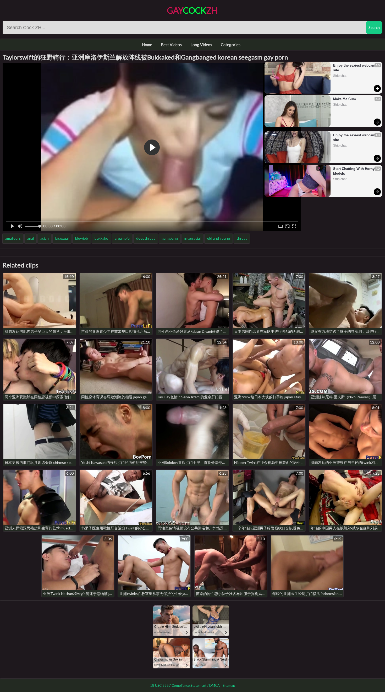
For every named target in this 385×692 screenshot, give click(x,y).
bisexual (62, 238)
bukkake (101, 238)
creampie (122, 238)
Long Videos (201, 44)
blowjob (81, 238)
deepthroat (145, 238)
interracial (192, 238)
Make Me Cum (344, 99)
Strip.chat (339, 76)
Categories (230, 44)
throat (241, 238)
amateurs (13, 238)
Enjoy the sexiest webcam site (354, 67)
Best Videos (171, 44)
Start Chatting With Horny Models (354, 171)
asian (44, 238)
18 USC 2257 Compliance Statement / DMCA (185, 685)
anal (30, 238)
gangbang (170, 238)
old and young (218, 238)
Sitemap (229, 685)
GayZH (192, 10)
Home (147, 44)
